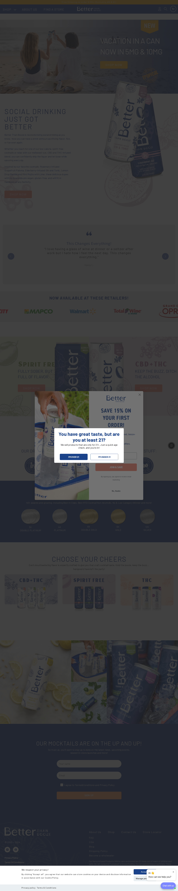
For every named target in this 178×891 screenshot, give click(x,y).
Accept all (145, 872)
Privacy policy (28, 888)
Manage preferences (145, 878)
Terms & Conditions (46, 888)
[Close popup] (173, 871)
